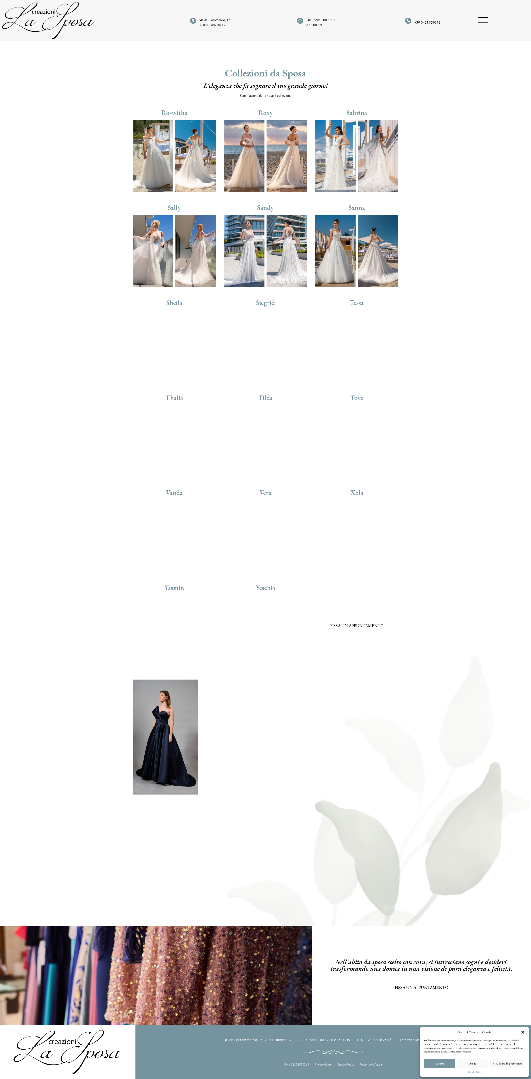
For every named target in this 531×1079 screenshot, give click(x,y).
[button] (523, 1032)
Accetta (440, 1063)
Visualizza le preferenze (507, 1063)
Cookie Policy (474, 1072)
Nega (472, 1063)
